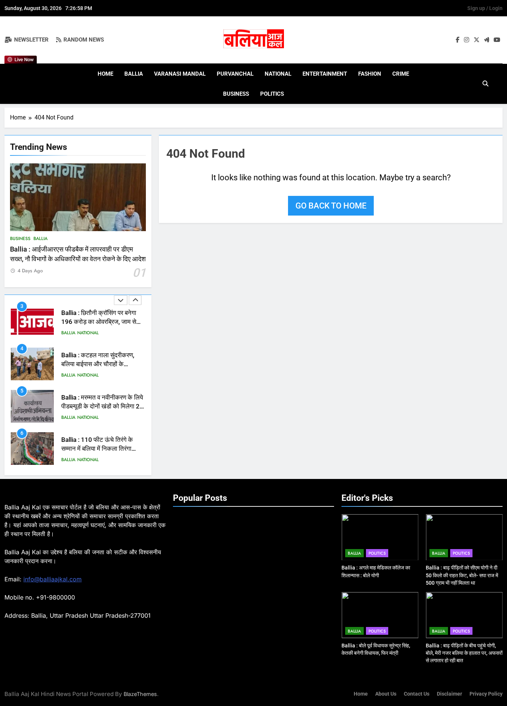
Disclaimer (449, 694)
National (278, 73)
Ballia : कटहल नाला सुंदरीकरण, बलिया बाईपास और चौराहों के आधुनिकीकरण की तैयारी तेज (97, 364)
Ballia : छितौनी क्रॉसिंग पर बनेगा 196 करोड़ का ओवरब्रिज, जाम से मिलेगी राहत (98, 322)
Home (105, 73)
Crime (400, 73)
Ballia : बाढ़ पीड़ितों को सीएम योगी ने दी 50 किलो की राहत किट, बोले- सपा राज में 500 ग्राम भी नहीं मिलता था (462, 575)
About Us (385, 694)
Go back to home (330, 205)
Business (236, 94)
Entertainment (324, 73)
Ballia (133, 73)
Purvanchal (235, 73)
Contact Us (416, 694)
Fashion (369, 73)
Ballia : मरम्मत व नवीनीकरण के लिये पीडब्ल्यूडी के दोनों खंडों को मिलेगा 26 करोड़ (102, 407)
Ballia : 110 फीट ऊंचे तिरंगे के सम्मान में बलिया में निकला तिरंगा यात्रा (97, 449)
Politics (272, 94)
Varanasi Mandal (180, 73)
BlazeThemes (140, 694)
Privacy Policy (486, 694)
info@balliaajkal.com (52, 579)
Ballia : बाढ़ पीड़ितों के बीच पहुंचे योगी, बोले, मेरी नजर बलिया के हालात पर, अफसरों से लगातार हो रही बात (464, 653)
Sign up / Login (485, 8)
